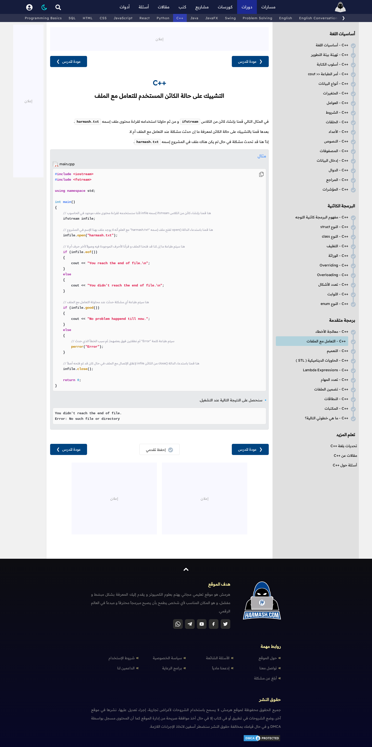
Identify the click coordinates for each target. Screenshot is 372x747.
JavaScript (123, 18)
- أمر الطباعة (328, 74)
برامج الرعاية (172, 668)
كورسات (225, 6)
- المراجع (337, 179)
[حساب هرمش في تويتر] (225, 624)
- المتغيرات (335, 93)
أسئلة (144, 6)
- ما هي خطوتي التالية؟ (326, 418)
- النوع (334, 226)
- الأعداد (338, 131)
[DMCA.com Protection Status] (262, 740)
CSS (103, 18)
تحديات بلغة (343, 446)
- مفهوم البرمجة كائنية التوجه (321, 217)
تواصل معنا (268, 668)
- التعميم (337, 350)
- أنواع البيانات (333, 83)
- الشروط (337, 112)
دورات (247, 6)
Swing (230, 18)
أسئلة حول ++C (345, 465)
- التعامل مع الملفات (326, 341)
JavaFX (211, 18)
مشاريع (202, 6)
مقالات (164, 6)
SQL (72, 18)
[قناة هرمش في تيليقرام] (190, 624)
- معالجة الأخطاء (332, 331)
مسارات (268, 6)
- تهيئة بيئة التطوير (329, 54)
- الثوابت (337, 294)
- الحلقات (337, 122)
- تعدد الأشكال (333, 284)
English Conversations (319, 18)
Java (194, 18)
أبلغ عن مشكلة (265, 678)
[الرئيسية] (340, 7)
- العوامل (337, 102)
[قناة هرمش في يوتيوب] (201, 624)
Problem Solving (257, 18)
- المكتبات (336, 408)
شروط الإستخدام (122, 658)
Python (163, 18)
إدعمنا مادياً (221, 668)
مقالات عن (345, 455)
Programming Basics (43, 18)
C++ (179, 18)
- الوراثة (338, 255)
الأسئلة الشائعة (218, 658)
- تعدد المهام (334, 379)
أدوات (125, 6)
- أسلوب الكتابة (332, 64)
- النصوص (336, 141)
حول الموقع (268, 658)
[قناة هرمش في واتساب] (178, 624)
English (285, 18)
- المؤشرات (335, 189)
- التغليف (337, 246)
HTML (88, 18)
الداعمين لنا (126, 668)
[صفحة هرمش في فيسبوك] (213, 624)
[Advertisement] (159, 38)
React (144, 18)
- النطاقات (336, 399)
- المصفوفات (334, 151)
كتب (182, 6)
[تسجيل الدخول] (29, 7)
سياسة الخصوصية (167, 658)
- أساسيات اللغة (332, 45)
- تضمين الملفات (331, 389)
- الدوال (338, 170)
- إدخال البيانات (332, 160)
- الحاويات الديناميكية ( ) (322, 360)
